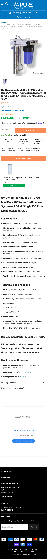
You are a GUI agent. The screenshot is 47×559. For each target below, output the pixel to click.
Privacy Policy (30, 551)
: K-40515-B (21, 368)
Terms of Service (17, 551)
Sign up (34, 527)
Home (3, 23)
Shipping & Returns (14, 549)
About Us (34, 549)
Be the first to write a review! (23, 441)
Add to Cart (14, 185)
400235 (28, 372)
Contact (25, 549)
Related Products (23, 158)
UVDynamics (8, 107)
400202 (23, 377)
